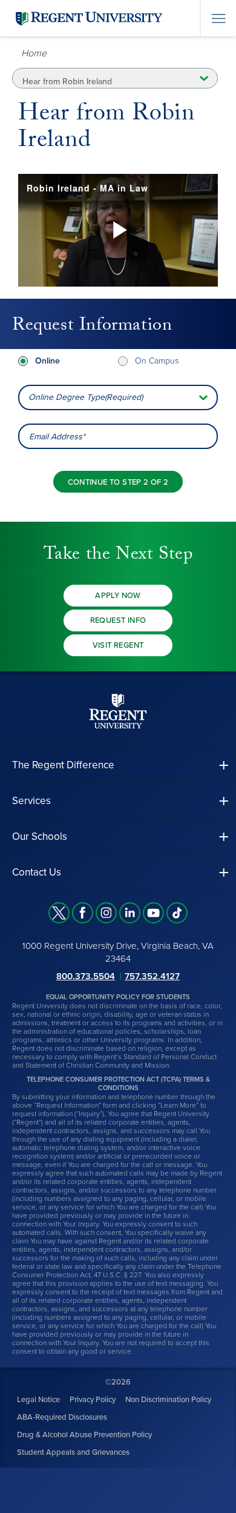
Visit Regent (118, 645)
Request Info (118, 620)
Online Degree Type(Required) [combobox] (85, 397)
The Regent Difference (63, 765)
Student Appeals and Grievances (73, 1452)
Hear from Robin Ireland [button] (67, 81)
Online (47, 361)
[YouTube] (153, 912)
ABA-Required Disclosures (62, 1417)
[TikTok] (177, 912)
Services (31, 801)
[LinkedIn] (129, 912)
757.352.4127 (152, 976)
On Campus (157, 361)
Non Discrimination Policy (168, 1400)
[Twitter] (59, 912)
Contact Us (36, 872)
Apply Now (118, 595)
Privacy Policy (93, 1400)
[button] (118, 765)
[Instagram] (106, 912)
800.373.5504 (85, 976)
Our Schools (39, 836)
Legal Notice (38, 1400)
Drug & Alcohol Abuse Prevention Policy (84, 1435)
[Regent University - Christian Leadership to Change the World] (118, 711)
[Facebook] (82, 912)
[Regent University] (87, 17)
